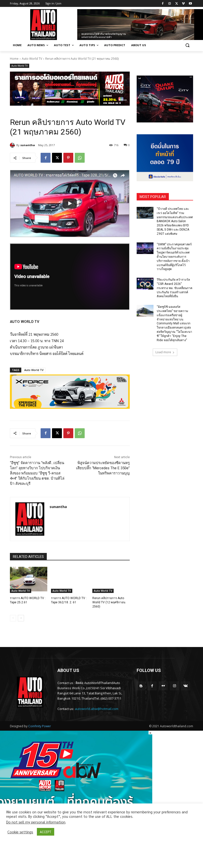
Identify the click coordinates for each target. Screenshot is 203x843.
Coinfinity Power (39, 726)
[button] (187, 45)
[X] (176, 3)
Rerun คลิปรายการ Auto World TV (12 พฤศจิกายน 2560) (108, 602)
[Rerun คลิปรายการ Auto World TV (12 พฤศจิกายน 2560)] (111, 580)
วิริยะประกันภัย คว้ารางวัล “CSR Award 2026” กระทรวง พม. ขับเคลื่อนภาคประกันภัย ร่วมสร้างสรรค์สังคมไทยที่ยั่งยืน (174, 288)
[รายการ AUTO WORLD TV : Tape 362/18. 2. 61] (69, 580)
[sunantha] (13, 145)
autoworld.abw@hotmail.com (96, 708)
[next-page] (21, 618)
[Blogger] (141, 686)
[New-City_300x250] (165, 99)
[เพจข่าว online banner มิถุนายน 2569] (165, 157)
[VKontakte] (185, 686)
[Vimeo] (183, 3)
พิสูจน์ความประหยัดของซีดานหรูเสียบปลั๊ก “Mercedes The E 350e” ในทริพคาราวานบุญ (103, 468)
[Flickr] (163, 686)
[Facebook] (163, 3)
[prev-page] (13, 618)
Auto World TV (32, 59)
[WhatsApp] (80, 158)
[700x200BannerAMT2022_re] (70, 89)
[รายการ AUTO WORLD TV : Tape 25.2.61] (28, 580)
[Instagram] (170, 3)
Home (14, 59)
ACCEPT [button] (45, 832)
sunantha (27, 145)
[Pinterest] (68, 158)
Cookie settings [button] (20, 832)
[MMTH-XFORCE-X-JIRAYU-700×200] (70, 391)
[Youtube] (190, 3)
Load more (163, 352)
